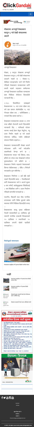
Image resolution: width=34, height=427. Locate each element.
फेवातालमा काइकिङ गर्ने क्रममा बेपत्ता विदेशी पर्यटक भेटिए (21, 279)
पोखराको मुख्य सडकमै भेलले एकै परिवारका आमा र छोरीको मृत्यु (20, 294)
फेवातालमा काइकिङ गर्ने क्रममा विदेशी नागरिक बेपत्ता (16, 264)
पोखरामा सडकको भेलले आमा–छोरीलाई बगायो (21, 302)
